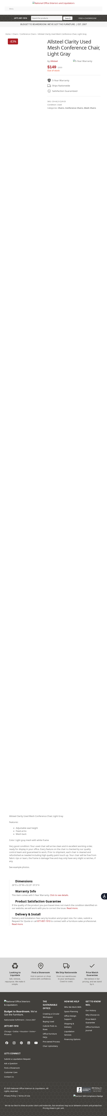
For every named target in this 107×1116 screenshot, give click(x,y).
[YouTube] (36, 1042)
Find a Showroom (12, 1068)
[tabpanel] (53, 843)
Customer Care (10, 1072)
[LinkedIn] (28, 1042)
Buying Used (48, 1021)
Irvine (32, 1031)
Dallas (16, 1031)
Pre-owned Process (51, 1041)
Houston (24, 1031)
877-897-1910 (43, 921)
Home (8, 34)
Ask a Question (10, 1063)
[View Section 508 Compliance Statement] (88, 1097)
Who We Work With (72, 1007)
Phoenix (7, 1034)
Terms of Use (24, 1096)
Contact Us (9, 1077)
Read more (72, 908)
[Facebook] (6, 1042)
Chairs (15, 34)
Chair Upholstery (50, 1046)
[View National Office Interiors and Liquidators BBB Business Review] (90, 1089)
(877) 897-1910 (19, 18)
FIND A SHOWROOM (87, 18)
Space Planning (71, 1011)
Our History (91, 1010)
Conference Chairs (28, 34)
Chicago (7, 1031)
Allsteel (54, 61)
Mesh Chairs (90, 108)
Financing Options (72, 1039)
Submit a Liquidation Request (17, 1059)
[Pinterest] (21, 1042)
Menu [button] (11, 9)
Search (68, 18)
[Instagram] (14, 1042)
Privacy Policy (10, 1096)
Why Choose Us (92, 1015)
